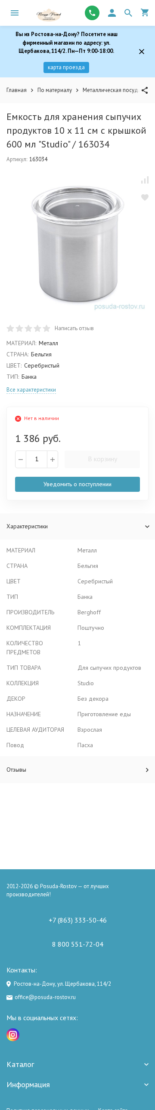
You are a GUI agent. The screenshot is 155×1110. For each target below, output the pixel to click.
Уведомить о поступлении (77, 484)
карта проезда (66, 67)
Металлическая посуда (112, 90)
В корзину (102, 458)
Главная (16, 90)
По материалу (54, 90)
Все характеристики (31, 389)
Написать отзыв (74, 328)
